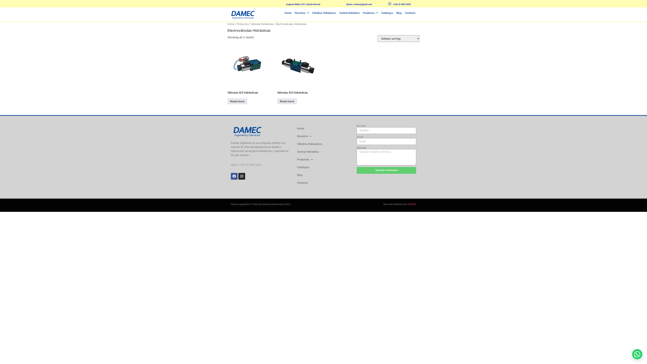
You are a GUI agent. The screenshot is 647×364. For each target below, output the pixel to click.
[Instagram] (241, 176)
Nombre (361, 126)
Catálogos (387, 12)
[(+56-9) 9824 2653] (390, 3)
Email (360, 137)
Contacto (410, 12)
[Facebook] (234, 176)
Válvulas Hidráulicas (262, 24)
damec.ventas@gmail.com (359, 4)
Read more (237, 101)
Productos (369, 12)
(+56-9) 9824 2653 (402, 4)
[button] (637, 354)
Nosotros (300, 12)
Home (288, 12)
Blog (399, 12)
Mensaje (361, 148)
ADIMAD (411, 204)
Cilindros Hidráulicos (324, 12)
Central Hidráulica (349, 12)
